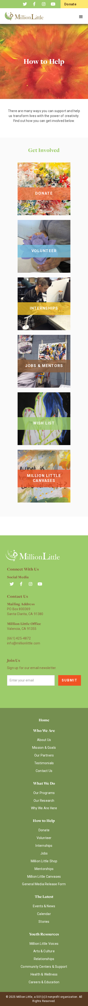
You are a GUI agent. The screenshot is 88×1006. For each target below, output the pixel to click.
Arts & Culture (44, 951)
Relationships (44, 959)
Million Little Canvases (44, 876)
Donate (44, 830)
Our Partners (44, 755)
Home (44, 719)
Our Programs (44, 793)
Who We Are (44, 730)
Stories (43, 921)
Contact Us (44, 771)
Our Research (44, 800)
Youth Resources (44, 934)
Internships (43, 845)
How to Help (44, 820)
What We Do (44, 783)
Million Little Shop (44, 861)
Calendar (44, 914)
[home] (26, 17)
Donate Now (70, 7)
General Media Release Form (44, 884)
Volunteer (44, 838)
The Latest (44, 896)
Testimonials (44, 763)
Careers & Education (44, 982)
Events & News (44, 906)
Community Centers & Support (44, 966)
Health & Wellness (44, 974)
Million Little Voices (44, 943)
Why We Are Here (44, 808)
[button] (81, 17)
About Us (44, 740)
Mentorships (44, 869)
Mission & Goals (44, 747)
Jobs (44, 853)
